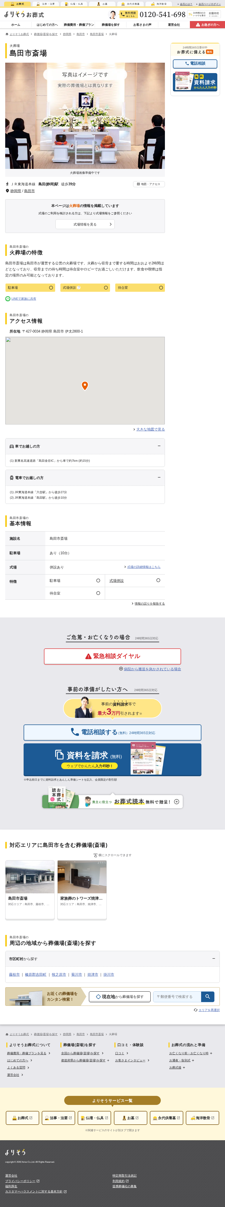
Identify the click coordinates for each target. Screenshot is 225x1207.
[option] (29, 1052)
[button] (149, 184)
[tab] (17, 4)
